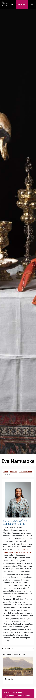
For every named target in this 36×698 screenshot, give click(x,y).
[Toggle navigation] (31, 4)
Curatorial (9, 679)
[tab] (18, 649)
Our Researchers (25, 472)
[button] (18, 648)
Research (13, 472)
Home (5, 472)
